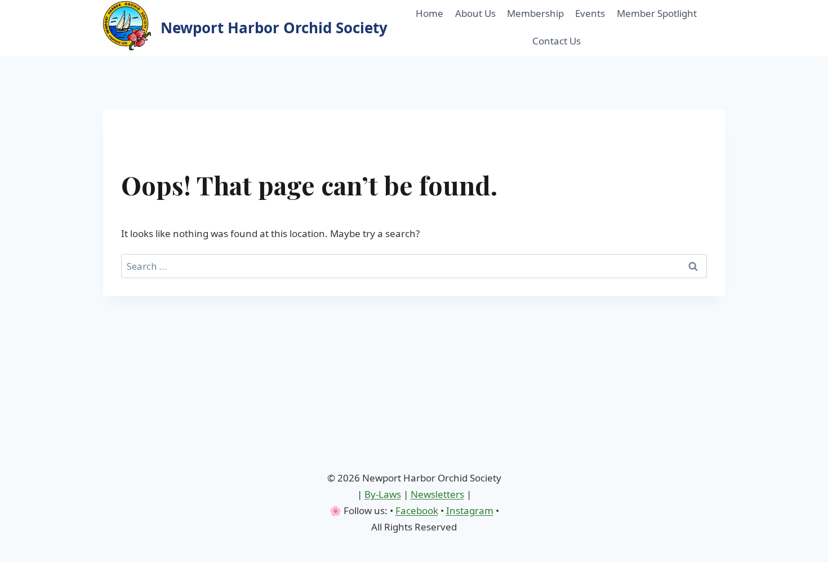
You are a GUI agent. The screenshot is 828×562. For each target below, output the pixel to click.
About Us (475, 13)
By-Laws (382, 494)
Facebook (416, 510)
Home (429, 13)
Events (590, 13)
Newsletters (437, 494)
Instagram (469, 510)
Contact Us (556, 40)
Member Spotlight (657, 13)
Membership (535, 13)
